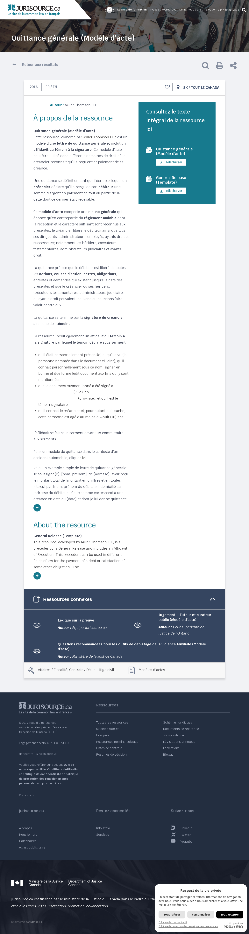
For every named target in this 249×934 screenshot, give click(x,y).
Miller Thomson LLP (81, 105)
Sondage (102, 835)
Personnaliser (201, 914)
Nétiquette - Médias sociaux (37, 754)
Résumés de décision (111, 754)
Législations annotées (179, 742)
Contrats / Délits (82, 670)
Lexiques (102, 735)
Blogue (168, 754)
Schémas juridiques (177, 722)
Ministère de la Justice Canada (97, 656)
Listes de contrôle (109, 748)
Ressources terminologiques (117, 742)
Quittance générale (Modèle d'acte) (174, 151)
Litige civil (105, 670)
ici (84, 458)
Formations (171, 748)
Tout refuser (172, 914)
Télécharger (173, 162)
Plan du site (26, 795)
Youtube (186, 842)
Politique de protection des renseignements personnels (188, 926)
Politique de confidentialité (173, 922)
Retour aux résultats (40, 64)
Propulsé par (236, 923)
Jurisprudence (173, 735)
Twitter (185, 835)
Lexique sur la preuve (76, 620)
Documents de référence (181, 729)
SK (185, 87)
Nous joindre (28, 835)
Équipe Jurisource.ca (89, 627)
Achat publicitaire (32, 847)
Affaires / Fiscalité (52, 670)
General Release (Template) (171, 180)
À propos (25, 828)
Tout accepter (230, 914)
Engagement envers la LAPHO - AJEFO (44, 743)
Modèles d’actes (107, 729)
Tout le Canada (205, 87)
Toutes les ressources (112, 722)
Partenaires (27, 841)
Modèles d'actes (152, 670)
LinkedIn (186, 828)
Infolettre (103, 828)
